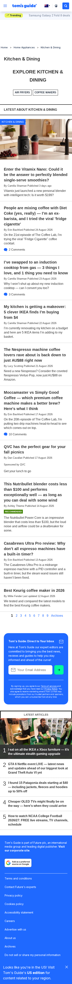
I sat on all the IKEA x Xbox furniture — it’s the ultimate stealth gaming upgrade (38, 751)
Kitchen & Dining (50, 47)
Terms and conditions (18, 878)
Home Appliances (24, 47)
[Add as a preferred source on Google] (18, 863)
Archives (57, 615)
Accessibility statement (19, 912)
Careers (10, 921)
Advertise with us (15, 929)
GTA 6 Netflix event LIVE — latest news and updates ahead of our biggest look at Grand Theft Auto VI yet (38, 768)
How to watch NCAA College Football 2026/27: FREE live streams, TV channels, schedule (38, 820)
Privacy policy (13, 895)
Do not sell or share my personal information (32, 955)
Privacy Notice (50, 689)
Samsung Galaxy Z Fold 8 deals (49, 15)
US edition (36, 973)
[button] (65, 6)
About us (10, 938)
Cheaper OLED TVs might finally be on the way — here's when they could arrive (37, 803)
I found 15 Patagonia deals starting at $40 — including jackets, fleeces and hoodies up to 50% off (38, 787)
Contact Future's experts (20, 887)
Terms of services (49, 686)
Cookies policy (14, 904)
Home (4, 47)
